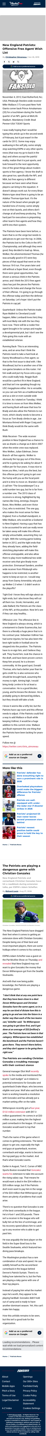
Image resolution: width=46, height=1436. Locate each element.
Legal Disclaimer (10, 1400)
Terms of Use (9, 1395)
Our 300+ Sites (30, 1381)
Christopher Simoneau (16, 57)
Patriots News (15, 845)
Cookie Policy (30, 1395)
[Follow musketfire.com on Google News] (39, 756)
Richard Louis (11, 891)
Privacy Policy (30, 1390)
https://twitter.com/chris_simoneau (20, 746)
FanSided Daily (30, 1386)
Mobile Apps (8, 1386)
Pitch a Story (8, 1390)
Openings (28, 1376)
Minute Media (16, 1415)
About (5, 1376)
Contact (6, 1381)
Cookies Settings (31, 1408)
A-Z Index (7, 1408)
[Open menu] (4, 3)
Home (5, 845)
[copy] (18, 62)
